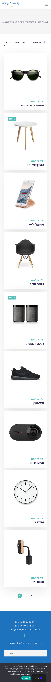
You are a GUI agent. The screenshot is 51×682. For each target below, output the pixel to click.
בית (40, 643)
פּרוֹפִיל (28, 643)
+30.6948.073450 (24, 625)
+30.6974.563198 (24, 621)
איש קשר (12, 643)
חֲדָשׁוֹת (21, 643)
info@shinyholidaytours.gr (24, 629)
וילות (35, 643)
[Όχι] (47, 672)
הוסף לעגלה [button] (36, 101)
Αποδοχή (26, 678)
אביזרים (27, 463)
